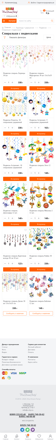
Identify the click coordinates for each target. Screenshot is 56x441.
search (52, 21)
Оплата (31, 352)
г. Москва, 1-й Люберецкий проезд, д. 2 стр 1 (28, 405)
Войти (33, 3)
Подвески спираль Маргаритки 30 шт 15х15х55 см (40, 75)
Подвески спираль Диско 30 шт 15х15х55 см (14, 302)
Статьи (4, 347)
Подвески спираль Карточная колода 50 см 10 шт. (14, 257)
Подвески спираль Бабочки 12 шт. (40, 302)
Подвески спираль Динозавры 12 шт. (10, 211)
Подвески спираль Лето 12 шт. (39, 166)
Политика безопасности (11, 362)
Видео (4, 352)
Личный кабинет (34, 347)
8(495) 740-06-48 (27, 416)
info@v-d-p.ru (28, 410)
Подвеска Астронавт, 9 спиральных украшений (38, 121)
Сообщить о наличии (15, 313)
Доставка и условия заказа (12, 365)
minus (5, 82)
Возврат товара (8, 359)
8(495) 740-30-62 (36, 414)
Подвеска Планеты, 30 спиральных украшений (12, 121)
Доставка (31, 349)
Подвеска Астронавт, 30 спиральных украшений (12, 166)
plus (12, 82)
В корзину (15, 88)
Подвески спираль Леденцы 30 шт (14, 74)
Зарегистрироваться (45, 3)
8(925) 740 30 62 (28, 425)
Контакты (31, 359)
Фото (4, 349)
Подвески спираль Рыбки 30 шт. (40, 257)
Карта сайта (32, 362)
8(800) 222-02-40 (18, 414)
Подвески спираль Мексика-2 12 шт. (41, 211)
